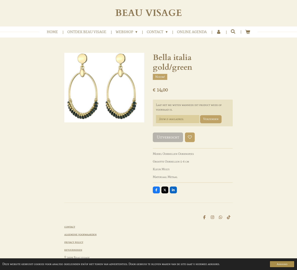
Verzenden (210, 119)
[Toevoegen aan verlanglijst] (190, 137)
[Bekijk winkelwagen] (247, 32)
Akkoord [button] (282, 264)
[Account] (218, 32)
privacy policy (73, 242)
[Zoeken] (233, 31)
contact (69, 227)
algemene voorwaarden (80, 234)
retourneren (73, 250)
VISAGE (148, 13)
